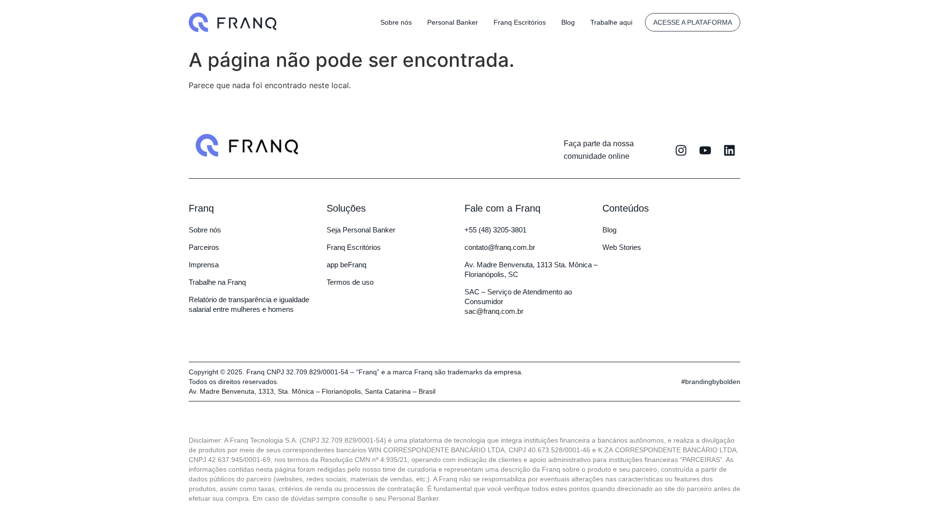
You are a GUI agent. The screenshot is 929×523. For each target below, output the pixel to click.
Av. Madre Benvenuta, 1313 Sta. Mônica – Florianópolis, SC (531, 269)
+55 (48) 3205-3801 (495, 230)
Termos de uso (350, 282)
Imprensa (204, 265)
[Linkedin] (729, 150)
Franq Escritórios (520, 22)
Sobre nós (396, 22)
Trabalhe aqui (611, 22)
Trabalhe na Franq (217, 282)
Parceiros (204, 247)
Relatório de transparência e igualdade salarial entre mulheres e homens (249, 304)
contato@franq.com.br (499, 247)
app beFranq (346, 265)
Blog (568, 22)
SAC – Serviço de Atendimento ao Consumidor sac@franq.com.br (518, 301)
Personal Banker (452, 22)
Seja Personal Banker (361, 230)
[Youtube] (705, 150)
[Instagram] (681, 150)
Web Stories (621, 247)
